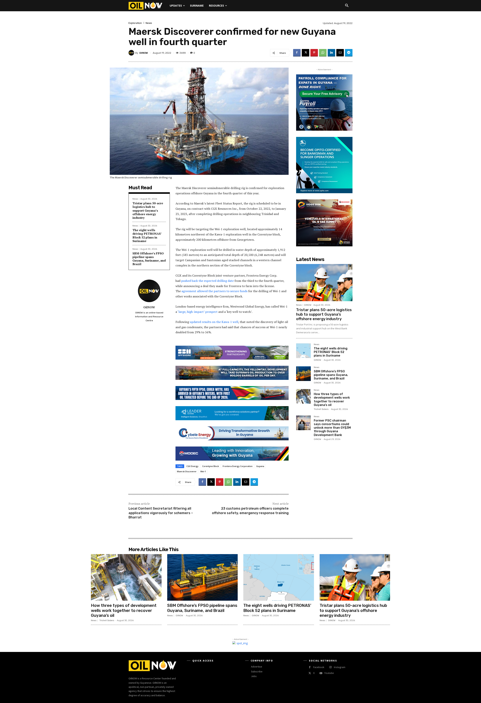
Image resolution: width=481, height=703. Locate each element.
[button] (346, 5)
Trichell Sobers (321, 409)
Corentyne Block (210, 466)
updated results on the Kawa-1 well (214, 322)
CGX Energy (192, 466)
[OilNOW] (132, 53)
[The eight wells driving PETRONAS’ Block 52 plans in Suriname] (303, 350)
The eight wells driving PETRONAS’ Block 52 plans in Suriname (147, 235)
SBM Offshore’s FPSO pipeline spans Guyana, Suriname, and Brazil (149, 258)
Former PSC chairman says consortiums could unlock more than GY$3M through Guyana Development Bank (332, 428)
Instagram (339, 667)
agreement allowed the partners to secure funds (214, 291)
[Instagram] (330, 667)
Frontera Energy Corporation (238, 466)
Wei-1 (203, 471)
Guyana (260, 466)
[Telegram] (348, 53)
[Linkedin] (331, 53)
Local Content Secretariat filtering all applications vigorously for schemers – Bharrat (161, 512)
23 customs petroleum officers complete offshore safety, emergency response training (250, 510)
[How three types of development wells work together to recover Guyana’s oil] (303, 396)
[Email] (340, 53)
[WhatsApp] (323, 53)
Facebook (318, 667)
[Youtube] (320, 673)
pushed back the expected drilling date (207, 281)
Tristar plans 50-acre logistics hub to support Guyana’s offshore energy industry (147, 210)
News (149, 23)
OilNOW (143, 53)
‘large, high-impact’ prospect (198, 312)
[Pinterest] (314, 53)
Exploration (135, 23)
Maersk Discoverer (187, 471)
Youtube (329, 673)
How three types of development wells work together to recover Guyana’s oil (332, 399)
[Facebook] (297, 53)
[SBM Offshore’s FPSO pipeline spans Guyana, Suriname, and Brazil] (303, 373)
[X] (305, 53)
